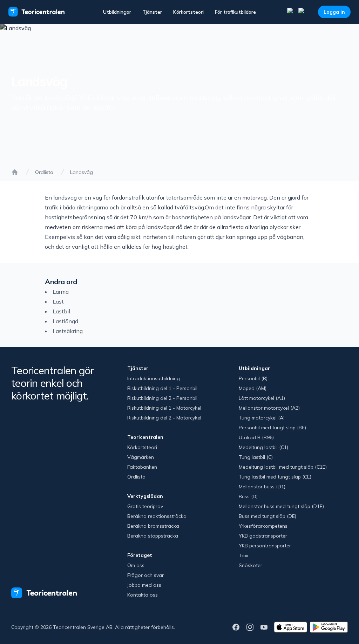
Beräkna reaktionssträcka (157, 516)
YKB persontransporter (265, 545)
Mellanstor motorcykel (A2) (269, 408)
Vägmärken (140, 457)
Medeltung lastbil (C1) (263, 447)
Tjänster (152, 12)
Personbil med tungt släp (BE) (272, 427)
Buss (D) (248, 496)
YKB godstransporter (263, 536)
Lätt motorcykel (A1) (262, 398)
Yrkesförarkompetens (263, 526)
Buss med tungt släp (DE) (267, 516)
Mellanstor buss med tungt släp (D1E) (281, 506)
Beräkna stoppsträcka (152, 536)
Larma (61, 291)
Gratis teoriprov (145, 506)
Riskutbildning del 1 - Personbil (162, 388)
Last (58, 301)
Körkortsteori (188, 12)
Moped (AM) (252, 388)
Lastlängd (65, 321)
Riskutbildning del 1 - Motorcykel (164, 408)
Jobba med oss (144, 585)
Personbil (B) (253, 378)
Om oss (135, 565)
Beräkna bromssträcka (153, 526)
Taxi (243, 555)
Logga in (334, 12)
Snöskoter (250, 565)
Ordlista (44, 172)
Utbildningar (117, 12)
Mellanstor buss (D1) (262, 486)
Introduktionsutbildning (153, 378)
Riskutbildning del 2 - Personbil (162, 398)
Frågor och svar (145, 575)
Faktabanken (142, 467)
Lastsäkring (68, 330)
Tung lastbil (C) (256, 457)
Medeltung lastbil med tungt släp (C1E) (283, 467)
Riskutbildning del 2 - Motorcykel (164, 418)
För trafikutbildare (235, 12)
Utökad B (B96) (256, 437)
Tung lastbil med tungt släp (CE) (275, 477)
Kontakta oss (142, 595)
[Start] (14, 172)
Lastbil (61, 311)
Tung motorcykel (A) (262, 418)
